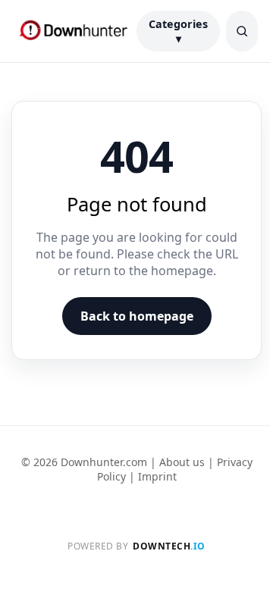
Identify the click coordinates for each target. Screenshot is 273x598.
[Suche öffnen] (242, 31)
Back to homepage (136, 316)
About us (182, 462)
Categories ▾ (178, 31)
